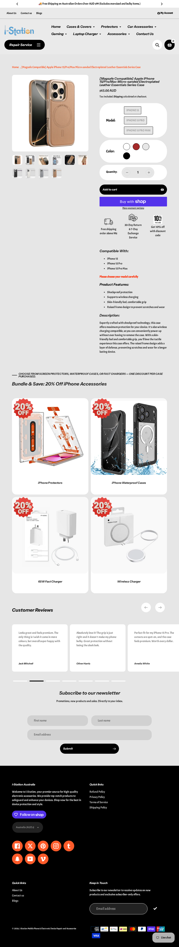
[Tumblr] (58, 511)
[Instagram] (51, 511)
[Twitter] (31, 511)
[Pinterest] (45, 511)
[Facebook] (38, 511)
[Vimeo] (71, 511)
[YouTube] (64, 511)
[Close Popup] (160, 428)
